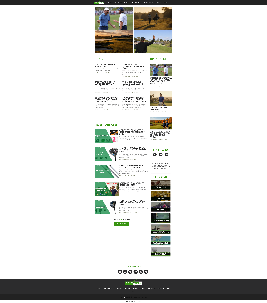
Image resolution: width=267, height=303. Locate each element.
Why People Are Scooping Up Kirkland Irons (133, 66)
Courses (165, 2)
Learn (157, 2)
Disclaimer (127, 288)
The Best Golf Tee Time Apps (158, 109)
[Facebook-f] (155, 154)
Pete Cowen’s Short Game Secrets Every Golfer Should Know (160, 134)
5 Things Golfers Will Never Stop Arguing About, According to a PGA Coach (161, 81)
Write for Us (161, 288)
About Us (99, 288)
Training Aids (136, 2)
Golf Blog (110, 2)
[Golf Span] (99, 2)
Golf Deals (118, 2)
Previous (115, 219)
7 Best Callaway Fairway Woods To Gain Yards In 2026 (132, 203)
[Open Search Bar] (171, 2)
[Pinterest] (160, 154)
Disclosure (135, 288)
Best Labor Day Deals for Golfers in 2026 (132, 184)
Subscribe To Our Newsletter (148, 288)
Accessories (147, 2)
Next (128, 219)
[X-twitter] (125, 272)
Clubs (126, 2)
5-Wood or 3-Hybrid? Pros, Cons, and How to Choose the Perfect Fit (134, 100)
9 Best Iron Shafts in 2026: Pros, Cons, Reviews (132, 166)
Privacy (168, 288)
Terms (133, 291)
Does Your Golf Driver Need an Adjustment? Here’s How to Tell (106, 100)
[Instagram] (141, 272)
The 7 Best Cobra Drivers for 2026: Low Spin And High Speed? (133, 150)
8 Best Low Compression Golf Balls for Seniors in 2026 (132, 132)
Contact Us (119, 288)
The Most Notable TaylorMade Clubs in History (133, 84)
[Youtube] (166, 154)
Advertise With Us (108, 288)
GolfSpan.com (132, 297)
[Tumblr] (146, 272)
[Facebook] (120, 272)
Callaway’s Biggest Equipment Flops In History (105, 84)
